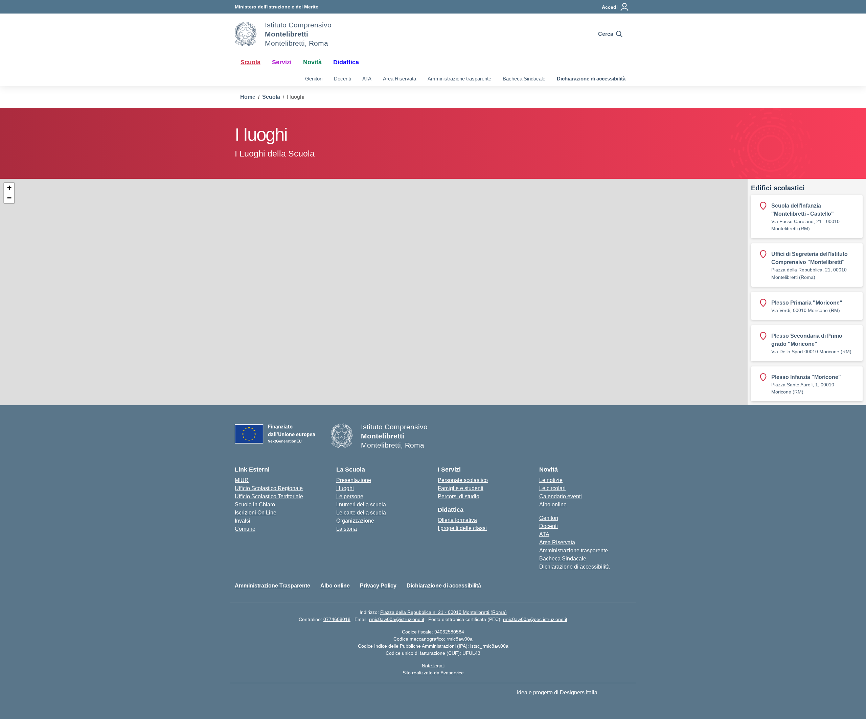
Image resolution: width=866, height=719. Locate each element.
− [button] (9, 198)
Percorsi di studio (458, 496)
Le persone (349, 496)
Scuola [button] (250, 62)
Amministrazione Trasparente (272, 586)
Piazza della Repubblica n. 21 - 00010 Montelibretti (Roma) (443, 612)
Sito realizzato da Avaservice (433, 672)
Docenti (342, 78)
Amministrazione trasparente (459, 78)
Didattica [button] (346, 62)
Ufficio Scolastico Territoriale (269, 496)
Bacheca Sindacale (524, 78)
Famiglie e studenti (460, 488)
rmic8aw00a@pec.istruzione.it (535, 619)
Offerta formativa (457, 520)
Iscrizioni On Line (255, 513)
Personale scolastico (463, 480)
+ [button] (9, 188)
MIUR (242, 480)
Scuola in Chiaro (255, 504)
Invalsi (242, 521)
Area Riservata (399, 78)
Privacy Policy (378, 586)
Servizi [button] (282, 62)
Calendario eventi (560, 496)
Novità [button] (312, 62)
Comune (245, 529)
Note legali (433, 665)
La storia (346, 529)
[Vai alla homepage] (245, 34)
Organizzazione (355, 521)
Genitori (313, 78)
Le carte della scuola (361, 513)
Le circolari (552, 488)
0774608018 (336, 619)
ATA (366, 78)
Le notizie (551, 480)
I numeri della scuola (361, 504)
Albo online (553, 504)
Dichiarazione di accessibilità (591, 78)
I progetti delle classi (462, 528)
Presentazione (353, 480)
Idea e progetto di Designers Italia (557, 692)
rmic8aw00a (460, 639)
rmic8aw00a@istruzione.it (396, 619)
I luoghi (345, 488)
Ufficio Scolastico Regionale (269, 488)
